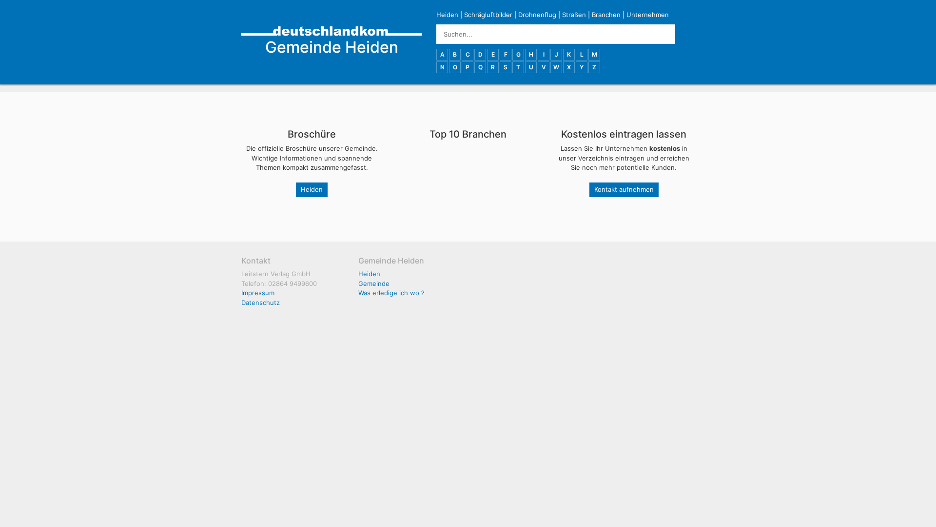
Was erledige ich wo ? (391, 293)
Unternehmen (647, 15)
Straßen (574, 15)
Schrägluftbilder (488, 15)
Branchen (606, 15)
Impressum (257, 293)
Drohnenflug (537, 15)
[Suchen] (685, 34)
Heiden (447, 15)
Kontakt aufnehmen (624, 189)
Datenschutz (260, 302)
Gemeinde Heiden (331, 47)
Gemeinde (374, 283)
